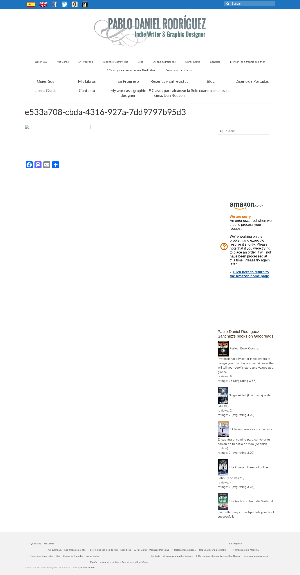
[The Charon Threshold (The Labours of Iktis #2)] (223, 467)
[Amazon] (85, 4)
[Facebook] (54, 4)
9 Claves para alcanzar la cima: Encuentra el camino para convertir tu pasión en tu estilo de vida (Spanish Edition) (245, 438)
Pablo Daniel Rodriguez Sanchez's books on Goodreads (245, 333)
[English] (43, 4)
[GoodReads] (75, 4)
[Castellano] (31, 4)
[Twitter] (65, 4)
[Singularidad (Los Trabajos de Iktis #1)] (223, 395)
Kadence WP (88, 567)
